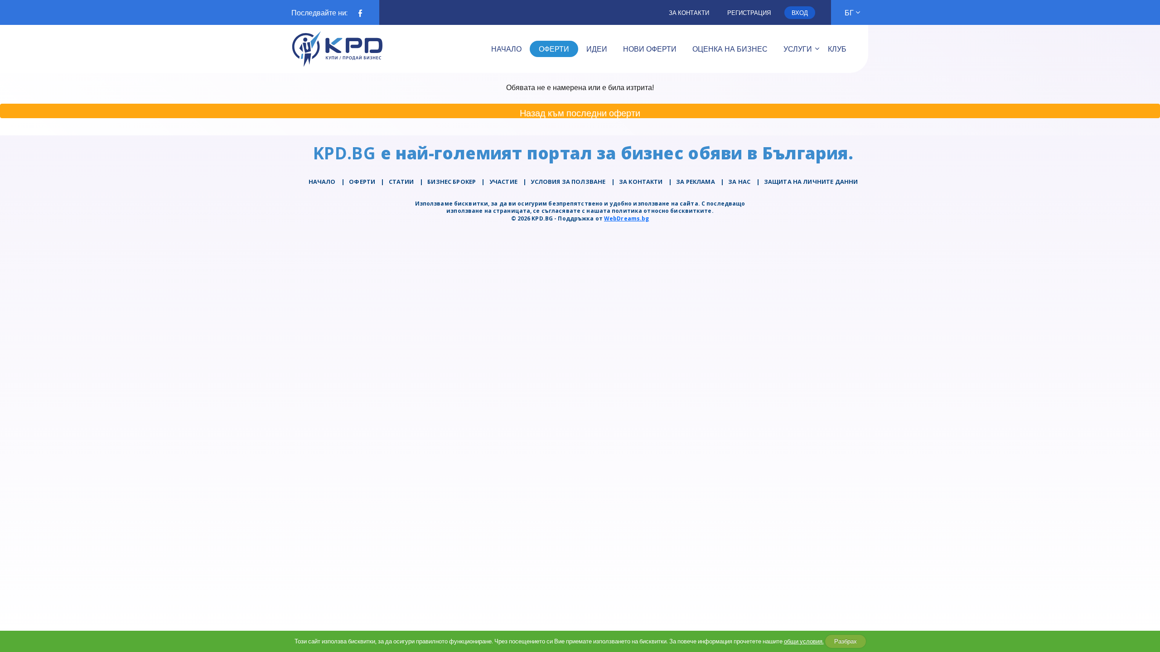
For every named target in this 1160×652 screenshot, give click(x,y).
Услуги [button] (797, 48)
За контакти (689, 12)
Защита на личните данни (811, 181)
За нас (739, 181)
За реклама (695, 181)
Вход (800, 12)
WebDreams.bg (626, 218)
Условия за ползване (568, 181)
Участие (503, 181)
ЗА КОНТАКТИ (641, 181)
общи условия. (804, 641)
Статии (401, 181)
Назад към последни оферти (580, 112)
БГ (849, 12)
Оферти (362, 181)
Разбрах (845, 641)
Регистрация (749, 12)
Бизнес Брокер (451, 181)
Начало (322, 181)
